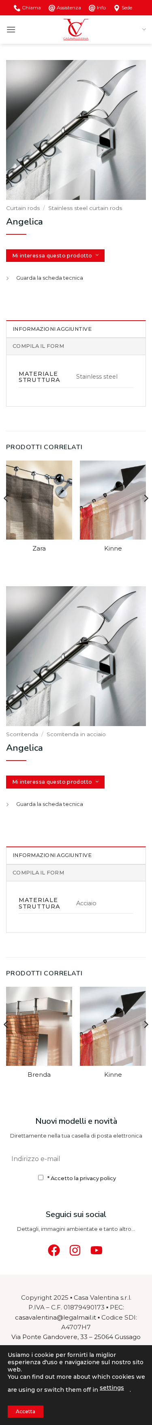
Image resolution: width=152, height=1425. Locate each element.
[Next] (145, 514)
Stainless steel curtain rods (85, 208)
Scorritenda (22, 734)
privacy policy (98, 1178)
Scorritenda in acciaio (76, 734)
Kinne (113, 548)
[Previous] (6, 514)
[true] (136, 1159)
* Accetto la (81, 1178)
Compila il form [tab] (38, 346)
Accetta (25, 1411)
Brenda (39, 1074)
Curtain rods (23, 208)
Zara (39, 548)
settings (112, 1387)
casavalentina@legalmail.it (55, 1317)
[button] (11, 29)
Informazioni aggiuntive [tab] (52, 329)
